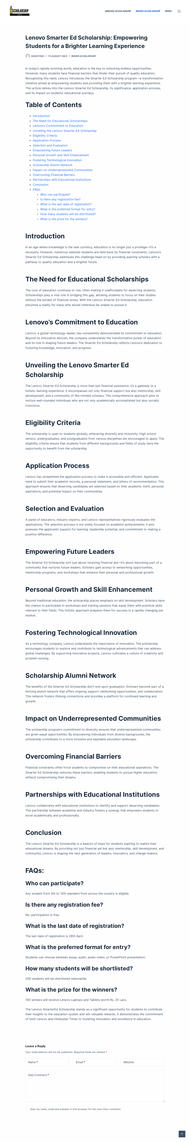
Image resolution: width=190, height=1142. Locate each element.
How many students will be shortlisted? (68, 214)
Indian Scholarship (148, 11)
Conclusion (40, 184)
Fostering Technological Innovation (57, 160)
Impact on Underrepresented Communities (63, 170)
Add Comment (38, 1075)
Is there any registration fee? (60, 199)
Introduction (41, 116)
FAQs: (37, 189)
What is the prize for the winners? (64, 219)
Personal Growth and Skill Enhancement (61, 155)
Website (128, 1062)
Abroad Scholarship (118, 11)
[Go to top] (182, 1134)
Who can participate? (55, 194)
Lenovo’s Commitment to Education (58, 126)
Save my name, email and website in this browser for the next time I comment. (75, 1109)
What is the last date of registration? (66, 204)
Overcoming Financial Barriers (54, 175)
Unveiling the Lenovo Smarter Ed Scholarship (65, 131)
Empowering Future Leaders (52, 150)
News (168, 11)
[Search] (179, 11)
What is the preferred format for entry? (67, 209)
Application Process (47, 140)
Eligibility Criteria (45, 135)
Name (33, 1062)
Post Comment (39, 1119)
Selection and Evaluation (50, 145)
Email (80, 1062)
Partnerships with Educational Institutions (62, 179)
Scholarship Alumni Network (53, 165)
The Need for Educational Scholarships (60, 121)
